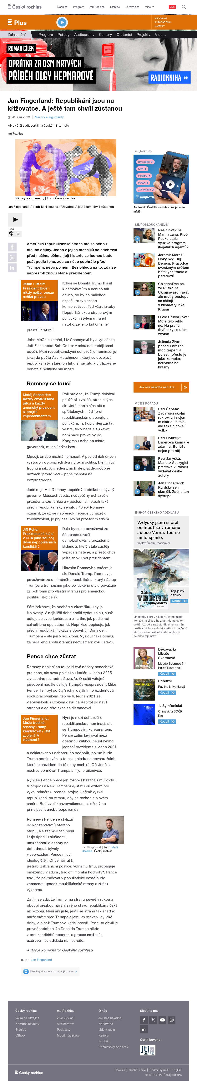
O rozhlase (133, 6)
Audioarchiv (163, 22)
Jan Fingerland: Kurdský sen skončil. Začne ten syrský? (173, 489)
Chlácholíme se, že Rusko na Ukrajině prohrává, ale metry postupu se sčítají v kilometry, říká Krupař (173, 296)
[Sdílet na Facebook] (12, 247)
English (177, 1070)
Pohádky (142, 175)
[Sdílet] (18, 234)
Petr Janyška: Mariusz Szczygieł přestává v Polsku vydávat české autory (173, 466)
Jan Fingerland (41, 960)
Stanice (115, 6)
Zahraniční (17, 34)
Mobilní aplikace (68, 1035)
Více (160, 34)
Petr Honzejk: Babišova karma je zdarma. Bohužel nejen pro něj (173, 444)
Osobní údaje (137, 1070)
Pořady (64, 34)
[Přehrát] (15, 220)
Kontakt (104, 1041)
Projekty (144, 34)
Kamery (160, 26)
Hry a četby (144, 162)
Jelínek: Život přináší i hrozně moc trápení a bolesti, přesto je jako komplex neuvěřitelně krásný (172, 354)
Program (78, 6)
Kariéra (103, 1035)
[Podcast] (11, 234)
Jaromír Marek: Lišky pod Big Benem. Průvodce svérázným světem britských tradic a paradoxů (173, 265)
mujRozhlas (97, 6)
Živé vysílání (144, 189)
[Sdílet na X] (12, 257)
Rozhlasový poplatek (113, 1047)
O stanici (124, 34)
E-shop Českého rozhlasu (157, 512)
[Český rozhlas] (25, 7)
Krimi (141, 169)
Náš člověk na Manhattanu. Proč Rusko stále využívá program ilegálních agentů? (173, 238)
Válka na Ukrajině (27, 1018)
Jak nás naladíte (109, 1018)
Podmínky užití (159, 1070)
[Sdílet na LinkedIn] (12, 267)
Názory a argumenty (49, 117)
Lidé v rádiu (106, 1030)
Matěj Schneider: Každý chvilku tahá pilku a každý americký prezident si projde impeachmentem (39, 405)
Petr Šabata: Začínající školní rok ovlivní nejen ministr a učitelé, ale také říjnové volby (172, 419)
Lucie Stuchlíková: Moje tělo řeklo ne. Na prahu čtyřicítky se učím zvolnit (173, 325)
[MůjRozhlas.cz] (15, 134)
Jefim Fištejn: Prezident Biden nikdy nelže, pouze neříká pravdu (38, 290)
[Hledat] (184, 7)
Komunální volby (27, 1024)
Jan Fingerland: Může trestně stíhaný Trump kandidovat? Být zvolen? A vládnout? (36, 729)
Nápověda (105, 1024)
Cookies (120, 1070)
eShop (20, 1035)
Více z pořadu (146, 403)
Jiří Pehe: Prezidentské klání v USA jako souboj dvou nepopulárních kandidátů (39, 537)
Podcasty (63, 1030)
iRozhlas (62, 6)
